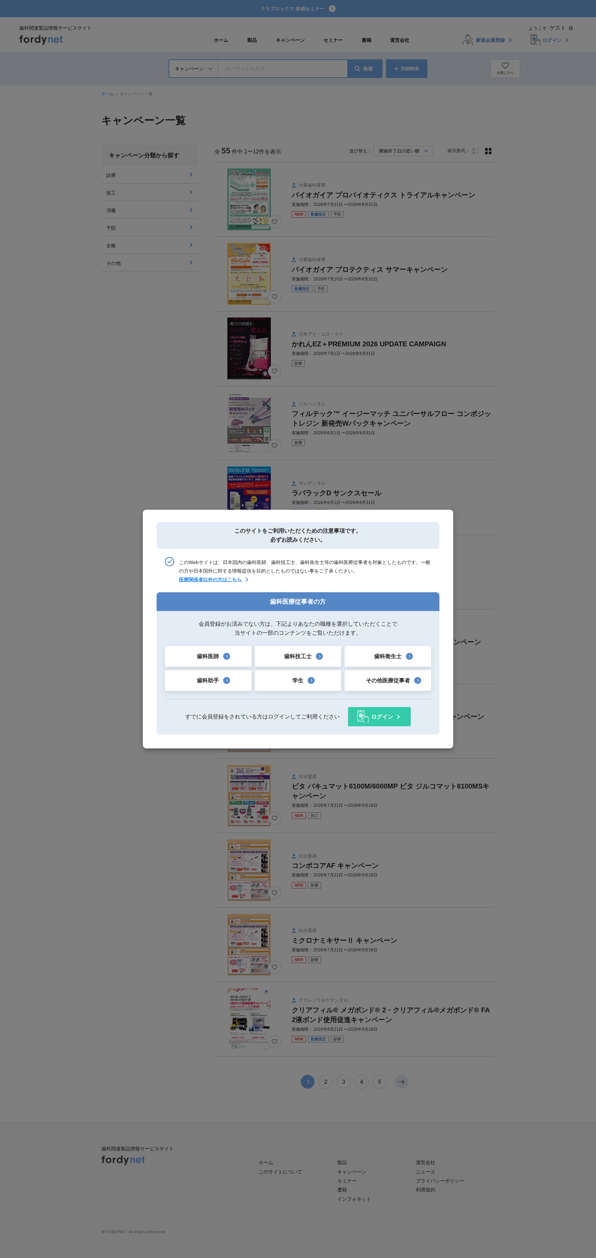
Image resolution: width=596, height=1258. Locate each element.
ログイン (382, 717)
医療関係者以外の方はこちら (210, 579)
